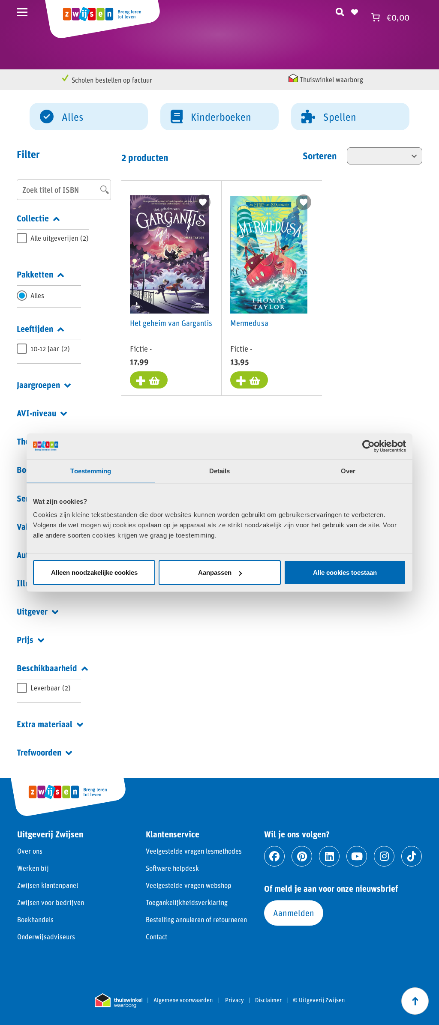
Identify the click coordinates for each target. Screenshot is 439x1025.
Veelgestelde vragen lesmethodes (194, 850)
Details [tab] (219, 470)
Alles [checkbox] (37, 295)
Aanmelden (293, 912)
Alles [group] (72, 116)
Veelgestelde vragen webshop (189, 885)
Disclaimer (268, 1000)
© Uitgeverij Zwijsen (319, 1000)
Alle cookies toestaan (345, 572)
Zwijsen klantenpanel (47, 885)
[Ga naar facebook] (274, 856)
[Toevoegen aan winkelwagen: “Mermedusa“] (249, 379)
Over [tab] (348, 470)
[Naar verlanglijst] (354, 10)
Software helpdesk (172, 868)
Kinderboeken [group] (221, 116)
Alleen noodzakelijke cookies (94, 572)
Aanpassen (215, 572)
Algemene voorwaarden (183, 1000)
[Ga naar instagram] (384, 856)
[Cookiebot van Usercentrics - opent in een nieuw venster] (368, 445)
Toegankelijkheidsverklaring (187, 902)
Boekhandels (35, 919)
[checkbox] (53, 238)
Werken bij (33, 868)
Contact (156, 936)
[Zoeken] (340, 10)
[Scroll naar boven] (415, 1001)
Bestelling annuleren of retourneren (196, 919)
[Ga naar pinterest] (302, 856)
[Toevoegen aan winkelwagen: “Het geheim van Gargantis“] (149, 379)
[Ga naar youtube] (356, 856)
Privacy (234, 1000)
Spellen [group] (339, 116)
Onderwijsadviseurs (46, 936)
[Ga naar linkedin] (329, 856)
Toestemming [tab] (90, 470)
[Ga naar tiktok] (411, 856)
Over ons (29, 850)
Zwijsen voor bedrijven (50, 902)
